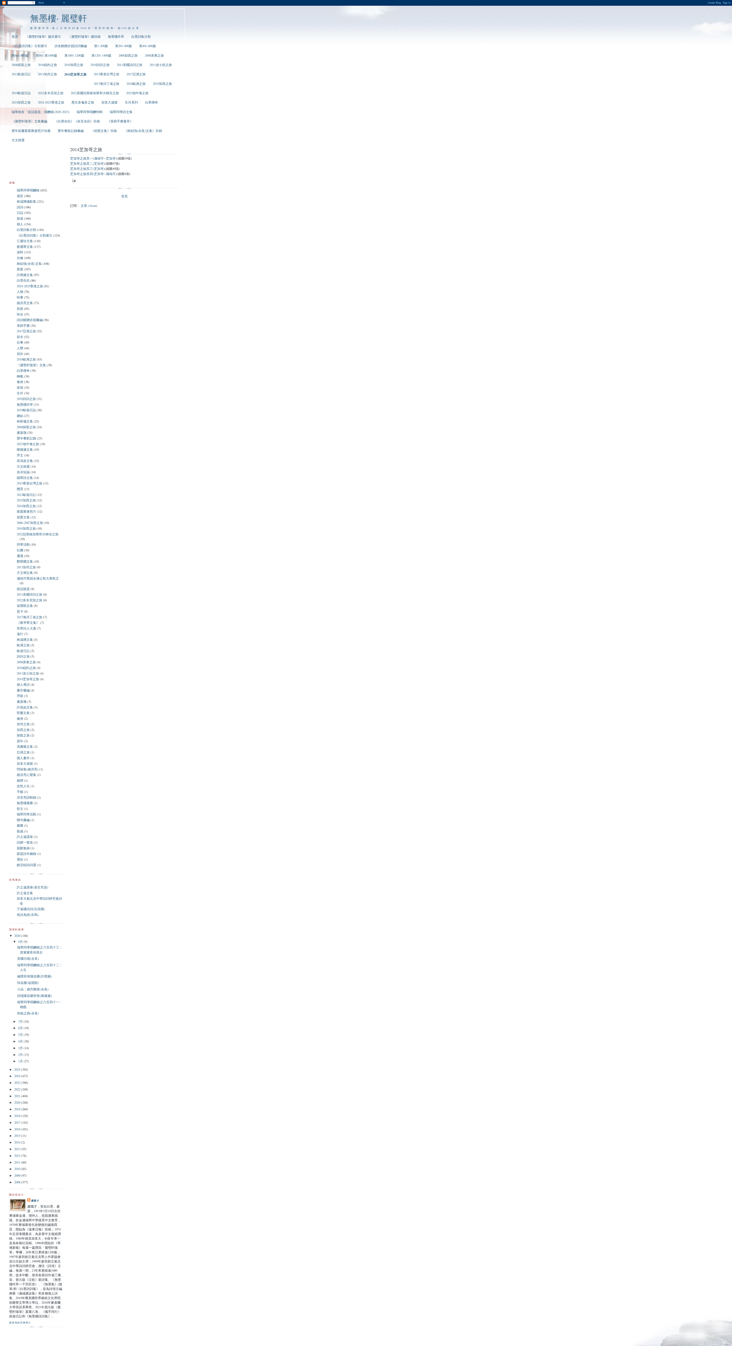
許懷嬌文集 (25, 275)
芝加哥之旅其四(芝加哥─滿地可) (93, 174)
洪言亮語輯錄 (26, 797)
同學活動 (23, 544)
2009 (17, 1175)
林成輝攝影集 (26, 201)
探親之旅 (23, 735)
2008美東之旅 (154, 55)
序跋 (20, 696)
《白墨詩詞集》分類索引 (29, 46)
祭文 (20, 808)
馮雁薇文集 (25, 746)
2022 (17, 1089)
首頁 (15, 36)
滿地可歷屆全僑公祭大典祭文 (38, 578)
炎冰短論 (23, 472)
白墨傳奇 (151, 102)
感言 (20, 196)
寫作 (20, 354)
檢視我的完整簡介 (20, 1322)
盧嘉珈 (21, 432)
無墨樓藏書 (25, 803)
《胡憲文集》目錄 (104, 130)
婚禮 (20, 780)
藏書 (20, 825)
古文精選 (18, 140)
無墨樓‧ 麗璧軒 (58, 18)
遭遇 (20, 556)
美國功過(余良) (28, 958)
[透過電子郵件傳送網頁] (73, 180)
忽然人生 (23, 786)
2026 (17, 935)
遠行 (20, 634)
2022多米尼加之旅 (50, 93)
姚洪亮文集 (25, 303)
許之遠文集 (25, 893)
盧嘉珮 (21, 701)
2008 (17, 1182)
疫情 (20, 387)
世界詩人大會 (26, 628)
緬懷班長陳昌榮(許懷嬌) (34, 976)
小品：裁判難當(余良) (33, 989)
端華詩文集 (25, 477)
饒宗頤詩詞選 (26, 865)
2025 (17, 1069)
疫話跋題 (23, 589)
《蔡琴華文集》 (28, 622)
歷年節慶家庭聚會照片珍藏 (31, 130)
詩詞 (20, 207)
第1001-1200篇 (74, 55)
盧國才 (35, 1200)
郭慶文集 (23, 713)
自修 (20, 258)
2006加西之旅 (128, 55)
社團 (20, 550)
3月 (21, 1048)
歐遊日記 (23, 651)
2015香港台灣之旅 (106, 74)
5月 (21, 1034)
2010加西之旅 (73, 65)
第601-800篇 (20, 55)
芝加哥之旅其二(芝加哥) (87, 163)
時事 (20, 297)
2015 (17, 1135)
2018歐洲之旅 (136, 83)
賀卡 (20, 611)
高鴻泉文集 (25, 461)
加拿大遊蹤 (109, 102)
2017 (17, 1122)
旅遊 (20, 218)
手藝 (20, 791)
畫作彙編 (23, 690)
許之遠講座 (25, 836)
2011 (17, 1162)
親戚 (20, 831)
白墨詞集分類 (141, 36)
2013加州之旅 (47, 74)
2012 (17, 1155)
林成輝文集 (25, 639)
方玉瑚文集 (25, 572)
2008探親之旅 (21, 65)
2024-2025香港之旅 (51, 102)
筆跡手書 (23, 325)
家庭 (20, 269)
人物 (20, 291)
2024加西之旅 (21, 102)
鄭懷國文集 (25, 561)
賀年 (20, 741)
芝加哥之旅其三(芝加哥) (87, 168)
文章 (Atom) (89, 205)
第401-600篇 (147, 46)
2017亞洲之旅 (136, 74)
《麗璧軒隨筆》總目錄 (84, 36)
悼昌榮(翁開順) (28, 983)
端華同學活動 (26, 814)
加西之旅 (23, 730)
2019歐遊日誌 (21, 93)
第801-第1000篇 (46, 55)
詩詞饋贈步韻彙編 (30, 320)
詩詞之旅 (23, 656)
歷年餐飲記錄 (26, 438)
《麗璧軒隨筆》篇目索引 (43, 36)
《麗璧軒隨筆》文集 (31, 365)
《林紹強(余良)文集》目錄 (143, 130)
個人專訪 (23, 684)
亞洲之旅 (23, 752)
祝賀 (20, 308)
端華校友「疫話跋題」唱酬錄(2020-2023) (40, 112)
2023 (17, 1082)
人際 (20, 348)
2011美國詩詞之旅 (129, 65)
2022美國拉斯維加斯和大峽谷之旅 (95, 93)
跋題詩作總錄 (26, 853)
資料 (20, 252)
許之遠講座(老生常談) (32, 887)
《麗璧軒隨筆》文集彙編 (29, 121)
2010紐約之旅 (47, 65)
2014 (17, 1142)
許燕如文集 (25, 707)
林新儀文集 (25, 421)
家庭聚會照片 (26, 511)
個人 (20, 224)
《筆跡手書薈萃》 (120, 121)
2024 (17, 1076)
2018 (17, 1116)
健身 (20, 718)
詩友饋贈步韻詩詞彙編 (71, 46)
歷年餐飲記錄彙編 (71, 130)
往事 (20, 342)
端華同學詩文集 (121, 112)
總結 (20, 416)
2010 (17, 1169)
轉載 (20, 376)
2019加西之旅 (162, 83)
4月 (21, 1041)
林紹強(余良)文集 (29, 263)
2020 (17, 1102)
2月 (21, 1054)
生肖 (20, 393)
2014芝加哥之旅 (75, 74)
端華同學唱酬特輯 (90, 112)
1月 (21, 1061)
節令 (20, 337)
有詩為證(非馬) (28, 914)
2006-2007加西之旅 (30, 522)
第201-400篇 (123, 46)
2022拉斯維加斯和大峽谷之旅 (38, 534)
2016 (17, 1129)
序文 (20, 455)
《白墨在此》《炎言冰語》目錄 (77, 121)
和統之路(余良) (28, 1013)
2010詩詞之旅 (100, 65)
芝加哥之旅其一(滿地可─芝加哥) (93, 158)
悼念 (20, 314)
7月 (21, 1021)
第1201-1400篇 (101, 55)
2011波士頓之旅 (161, 65)
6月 (21, 1028)
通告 (20, 859)
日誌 (20, 212)
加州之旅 (23, 724)
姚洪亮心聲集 (26, 775)
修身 (20, 382)
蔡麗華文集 (25, 246)
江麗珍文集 (25, 241)
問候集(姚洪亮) (28, 769)
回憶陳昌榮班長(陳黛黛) (34, 995)
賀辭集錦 (23, 848)
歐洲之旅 (23, 645)
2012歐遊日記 (21, 74)
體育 (20, 489)
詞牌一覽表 (25, 842)
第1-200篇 (101, 46)
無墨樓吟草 (116, 36)
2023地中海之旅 (137, 93)
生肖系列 (131, 102)
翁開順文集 (25, 605)
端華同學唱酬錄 (28, 190)
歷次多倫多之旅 (82, 102)
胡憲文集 (23, 517)
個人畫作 (23, 758)
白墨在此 (23, 280)
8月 (21, 941)
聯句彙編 (23, 820)
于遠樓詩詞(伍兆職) (31, 909)
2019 (17, 1109)
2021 (17, 1096)
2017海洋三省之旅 (106, 83)
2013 (17, 1149)
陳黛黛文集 (25, 449)
